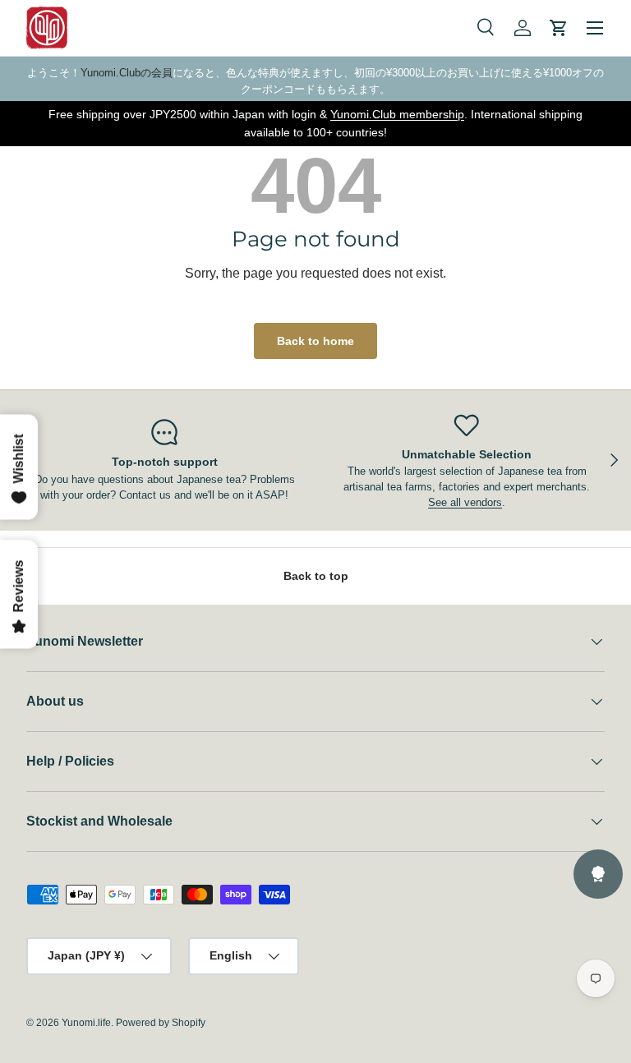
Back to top (315, 575)
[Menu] (595, 28)
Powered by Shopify (160, 1022)
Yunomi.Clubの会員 (127, 73)
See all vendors (465, 502)
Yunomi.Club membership (397, 114)
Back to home (315, 340)
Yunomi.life (86, 1022)
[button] (559, 28)
